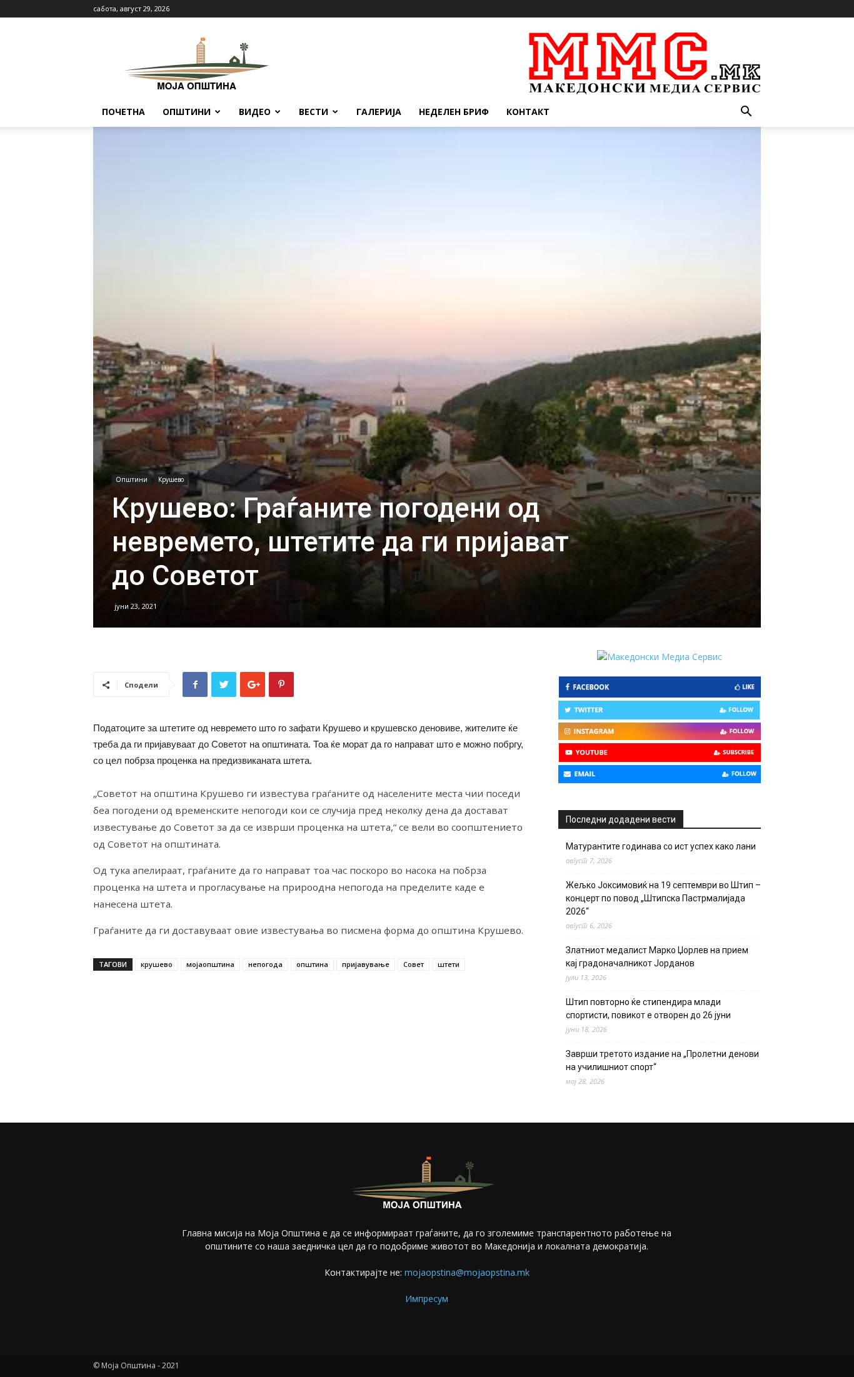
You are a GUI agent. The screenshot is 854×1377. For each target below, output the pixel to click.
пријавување (365, 964)
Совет (413, 964)
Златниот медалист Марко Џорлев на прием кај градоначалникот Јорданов (657, 956)
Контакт (528, 112)
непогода (265, 964)
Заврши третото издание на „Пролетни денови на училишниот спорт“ (662, 1060)
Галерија (378, 112)
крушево (157, 964)
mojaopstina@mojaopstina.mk (467, 1272)
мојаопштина (210, 964)
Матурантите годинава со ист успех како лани (661, 846)
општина (312, 964)
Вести (313, 112)
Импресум (426, 1298)
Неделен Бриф (454, 112)
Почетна (123, 112)
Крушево (171, 479)
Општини (187, 112)
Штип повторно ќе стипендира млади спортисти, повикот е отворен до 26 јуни (648, 1008)
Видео (255, 112)
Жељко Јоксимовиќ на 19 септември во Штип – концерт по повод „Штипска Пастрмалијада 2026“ (663, 898)
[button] (746, 113)
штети (449, 964)
